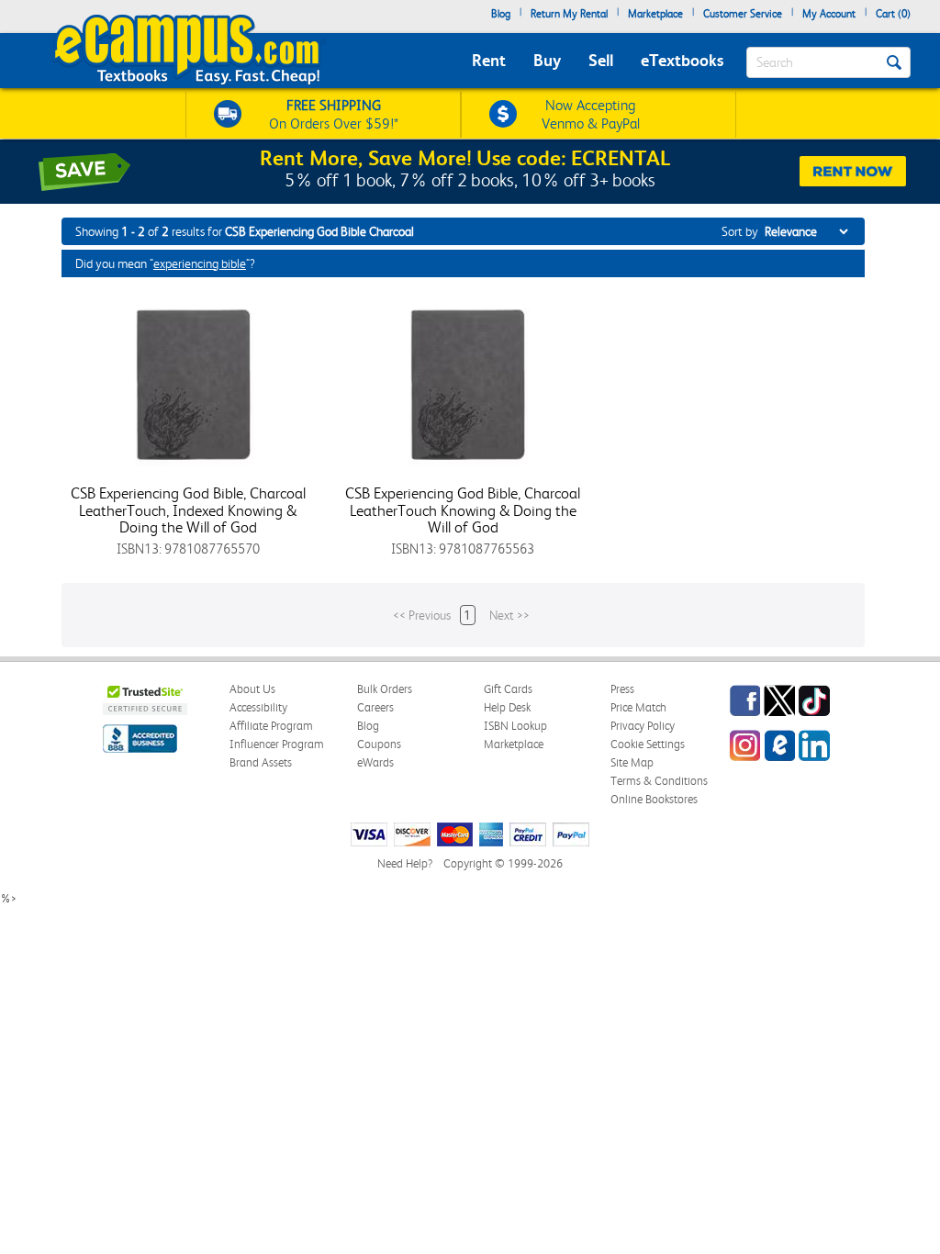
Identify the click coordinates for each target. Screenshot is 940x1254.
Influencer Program (276, 744)
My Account (829, 13)
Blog (500, 13)
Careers (375, 707)
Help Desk (507, 707)
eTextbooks (682, 60)
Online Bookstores (654, 799)
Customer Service (742, 13)
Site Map (632, 762)
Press (622, 689)
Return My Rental (569, 13)
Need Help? (404, 863)
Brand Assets (260, 762)
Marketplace (655, 13)
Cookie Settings (647, 744)
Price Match (638, 707)
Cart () (893, 13)
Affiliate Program (271, 726)
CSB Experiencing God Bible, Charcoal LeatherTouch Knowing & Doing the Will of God (462, 510)
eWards (375, 762)
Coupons (379, 744)
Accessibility (258, 707)
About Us (252, 689)
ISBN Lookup (515, 726)
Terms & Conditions (659, 781)
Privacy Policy (642, 726)
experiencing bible (199, 263)
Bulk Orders (384, 689)
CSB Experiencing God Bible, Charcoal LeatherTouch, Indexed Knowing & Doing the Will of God (188, 510)
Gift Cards (508, 689)
